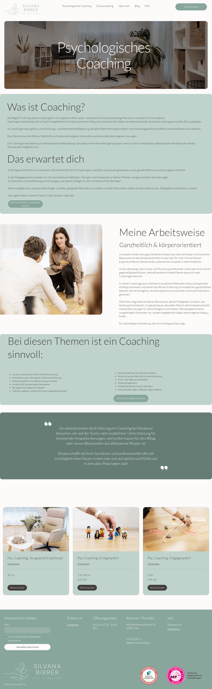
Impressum (173, 629)
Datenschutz (174, 624)
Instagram (72, 624)
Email (7, 624)
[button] (17, 588)
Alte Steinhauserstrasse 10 (141, 624)
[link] (35, 558)
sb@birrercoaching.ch (138, 642)
